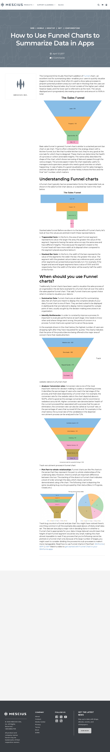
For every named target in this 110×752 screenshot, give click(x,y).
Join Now (85, 730)
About (37, 716)
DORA (37, 732)
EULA (37, 730)
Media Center (40, 722)
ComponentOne (72, 28)
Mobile (40, 28)
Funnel (87, 76)
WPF (41, 547)
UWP (47, 547)
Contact (38, 719)
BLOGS (61, 5)
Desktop (51, 28)
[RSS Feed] (61, 721)
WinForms (99, 544)
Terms (37, 727)
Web (32, 28)
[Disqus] (55, 608)
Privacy (38, 724)
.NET (60, 28)
